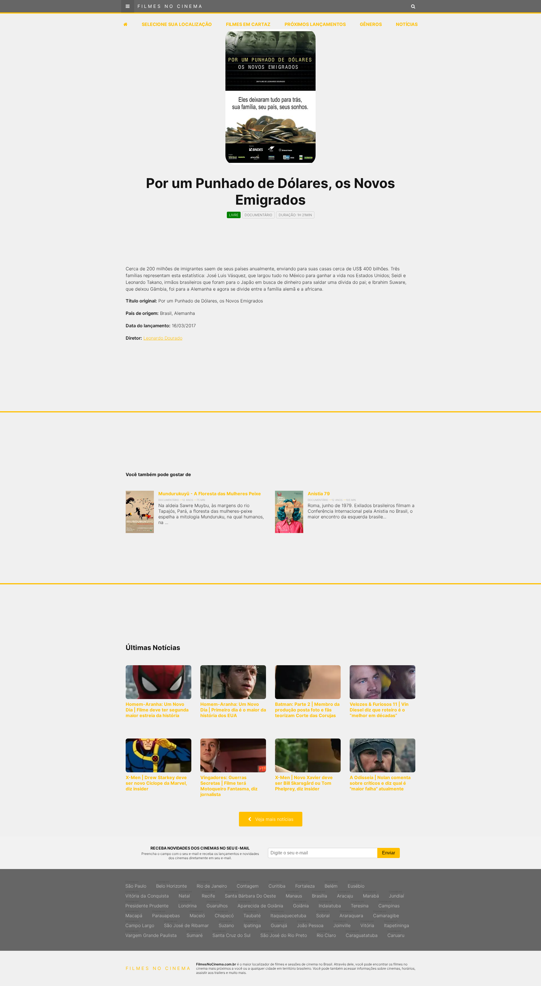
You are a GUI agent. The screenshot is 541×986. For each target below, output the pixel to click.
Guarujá (279, 924)
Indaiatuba (330, 904)
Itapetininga (396, 924)
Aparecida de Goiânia (260, 904)
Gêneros (371, 24)
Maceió (197, 914)
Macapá (133, 914)
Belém (331, 884)
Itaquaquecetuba (288, 914)
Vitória (367, 924)
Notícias (407, 24)
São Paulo (135, 884)
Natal (185, 894)
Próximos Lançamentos (315, 24)
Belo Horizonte (171, 884)
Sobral (323, 914)
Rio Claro (326, 934)
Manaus (294, 894)
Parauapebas (166, 914)
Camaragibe (386, 914)
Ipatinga (252, 924)
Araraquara (351, 914)
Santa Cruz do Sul (231, 934)
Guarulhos (217, 904)
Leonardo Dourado (162, 338)
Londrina (187, 904)
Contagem (248, 884)
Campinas (389, 904)
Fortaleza (305, 884)
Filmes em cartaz (248, 24)
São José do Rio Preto (283, 934)
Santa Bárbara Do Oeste (250, 894)
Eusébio (356, 884)
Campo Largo (139, 924)
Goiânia (301, 904)
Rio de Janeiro (212, 884)
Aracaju (345, 894)
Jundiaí (396, 894)
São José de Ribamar (186, 924)
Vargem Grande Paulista (151, 934)
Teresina (360, 904)
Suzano (226, 924)
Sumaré (195, 934)
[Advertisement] (270, 247)
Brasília (319, 894)
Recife (208, 894)
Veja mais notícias (272, 819)
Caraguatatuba (362, 934)
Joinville (342, 924)
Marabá (371, 894)
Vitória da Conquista (147, 894)
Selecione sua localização (177, 24)
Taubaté (252, 914)
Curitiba (277, 884)
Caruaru (395, 934)
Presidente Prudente (146, 904)
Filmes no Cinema (170, 6)
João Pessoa (310, 924)
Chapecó (224, 914)
